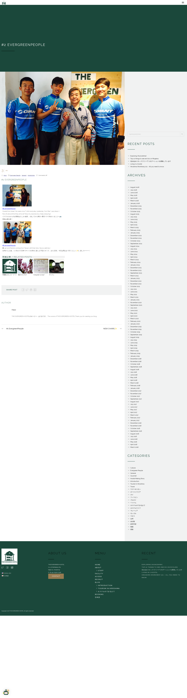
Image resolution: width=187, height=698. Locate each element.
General (24, 176)
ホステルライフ (135, 509)
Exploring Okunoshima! (138, 157)
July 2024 (133, 250)
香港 (131, 530)
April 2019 (133, 349)
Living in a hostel (136, 165)
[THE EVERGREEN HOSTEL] (15, 2)
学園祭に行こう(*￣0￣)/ (9, 276)
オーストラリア (135, 493)
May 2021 (133, 295)
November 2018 (135, 362)
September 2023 (136, 274)
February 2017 (135, 419)
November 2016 (135, 427)
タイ (131, 496)
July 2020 (133, 309)
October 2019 (135, 333)
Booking (99, 595)
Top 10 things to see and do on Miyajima (144, 159)
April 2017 (133, 413)
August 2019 (134, 338)
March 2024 (134, 260)
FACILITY (99, 574)
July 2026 (133, 191)
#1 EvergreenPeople (15, 330)
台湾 (131, 520)
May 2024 (133, 255)
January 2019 (135, 357)
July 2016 (133, 437)
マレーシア (134, 512)
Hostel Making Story (137, 479)
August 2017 (134, 403)
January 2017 (134, 421)
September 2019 (136, 336)
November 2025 (135, 210)
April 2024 (133, 258)
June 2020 (134, 311)
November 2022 (135, 285)
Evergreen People (15, 176)
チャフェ (51, 276)
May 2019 (133, 346)
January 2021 (134, 301)
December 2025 (135, 207)
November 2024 (136, 239)
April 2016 (133, 445)
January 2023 (135, 279)
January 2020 (135, 325)
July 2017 (133, 405)
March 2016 (134, 448)
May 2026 (133, 196)
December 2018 (135, 360)
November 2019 (135, 330)
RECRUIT (99, 580)
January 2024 (135, 266)
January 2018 (134, 389)
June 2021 (133, 293)
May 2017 (133, 410)
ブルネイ (133, 501)
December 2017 (135, 392)
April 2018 (133, 381)
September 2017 (136, 400)
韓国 (131, 528)
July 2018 (133, 373)
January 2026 (135, 204)
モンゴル (133, 514)
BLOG (97, 583)
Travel (132, 487)
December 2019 (135, 327)
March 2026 (134, 202)
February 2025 (135, 231)
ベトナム (133, 503)
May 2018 (133, 378)
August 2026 (134, 188)
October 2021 (135, 287)
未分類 (132, 522)
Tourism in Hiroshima (137, 485)
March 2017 (134, 416)
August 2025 (134, 215)
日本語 (6, 577)
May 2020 (133, 314)
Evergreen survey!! (39, 276)
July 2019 (133, 341)
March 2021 (134, 298)
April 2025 (133, 226)
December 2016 (135, 424)
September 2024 (136, 244)
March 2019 (134, 352)
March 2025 (134, 228)
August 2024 (134, 247)
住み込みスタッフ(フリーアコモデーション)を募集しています (150, 162)
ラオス (132, 517)
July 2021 (133, 290)
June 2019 (133, 344)
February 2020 (135, 322)
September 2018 (136, 368)
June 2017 (133, 408)
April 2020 (133, 317)
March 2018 (134, 384)
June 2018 (133, 376)
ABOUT (98, 568)
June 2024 (134, 252)
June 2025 (133, 220)
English (7, 574)
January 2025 (135, 234)
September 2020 (136, 306)
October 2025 (135, 212)
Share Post (11, 291)
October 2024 (135, 242)
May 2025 (133, 223)
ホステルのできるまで (137, 506)
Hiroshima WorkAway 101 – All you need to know (147, 167)
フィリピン (134, 498)
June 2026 (134, 193)
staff (101, 571)
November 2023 (135, 271)
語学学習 (133, 525)
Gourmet (133, 477)
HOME (97, 566)
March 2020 (134, 319)
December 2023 (135, 269)
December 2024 (136, 236)
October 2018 (135, 365)
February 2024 (135, 263)
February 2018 (135, 386)
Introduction (31, 176)
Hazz (5, 176)
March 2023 (134, 277)
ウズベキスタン (135, 490)
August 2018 (134, 370)
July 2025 (133, 218)
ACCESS (98, 577)
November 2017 (135, 394)
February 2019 (135, 354)
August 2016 (134, 435)
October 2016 (135, 429)
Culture (133, 469)
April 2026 (133, 199)
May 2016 (133, 443)
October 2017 (135, 397)
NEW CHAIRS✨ (110, 330)
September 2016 (136, 432)
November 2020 (136, 303)
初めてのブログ (22, 276)
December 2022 (135, 282)
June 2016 (133, 440)
